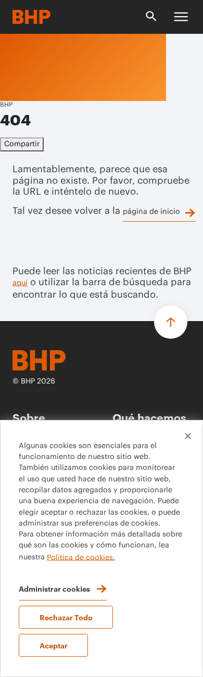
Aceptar (54, 645)
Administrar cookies (54, 588)
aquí (20, 283)
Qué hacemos (149, 417)
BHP (6, 104)
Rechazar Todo (66, 617)
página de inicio (151, 211)
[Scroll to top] (170, 322)
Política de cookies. (81, 557)
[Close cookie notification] (188, 436)
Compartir (22, 144)
